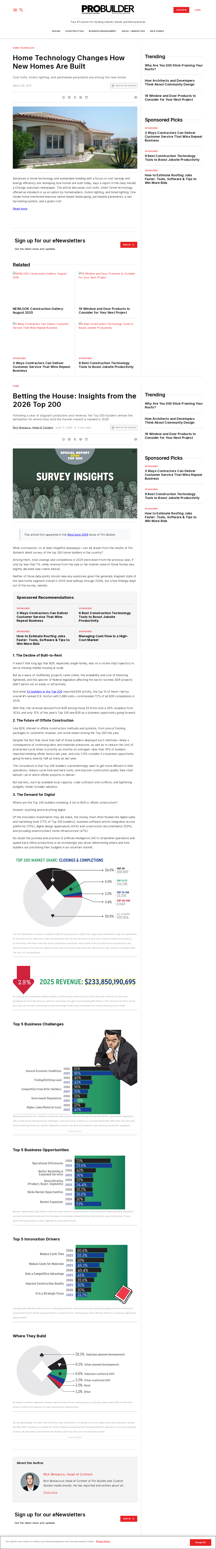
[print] (135, 97)
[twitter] (75, 97)
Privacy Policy (103, 1541)
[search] (21, 10)
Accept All (200, 1542)
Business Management (103, 31)
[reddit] (80, 97)
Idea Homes (157, 31)
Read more (20, 208)
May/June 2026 (77, 534)
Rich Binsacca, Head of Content (33, 427)
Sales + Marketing (133, 31)
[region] (108, 1542)
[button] (15, 10)
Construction (74, 31)
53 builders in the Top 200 (44, 691)
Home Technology (23, 48)
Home (16, 386)
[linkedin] (69, 97)
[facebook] (63, 97)
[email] (86, 97)
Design (56, 31)
